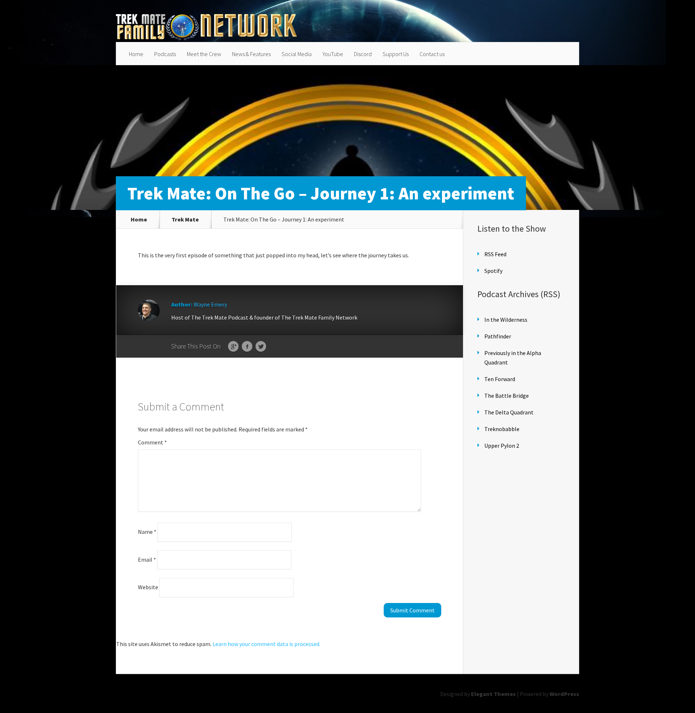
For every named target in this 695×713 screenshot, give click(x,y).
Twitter (260, 347)
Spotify (493, 270)
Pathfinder (497, 336)
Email (147, 559)
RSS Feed (495, 254)
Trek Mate (185, 219)
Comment (152, 442)
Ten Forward (499, 379)
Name (147, 531)
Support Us (396, 54)
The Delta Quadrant (509, 412)
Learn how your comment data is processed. (266, 643)
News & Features (251, 54)
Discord (363, 54)
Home (136, 54)
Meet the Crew (204, 54)
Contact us (432, 54)
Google (233, 347)
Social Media (297, 54)
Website (148, 587)
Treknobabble (501, 429)
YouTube (333, 54)
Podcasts (165, 54)
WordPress (564, 693)
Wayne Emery (210, 304)
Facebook (247, 347)
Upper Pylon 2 (501, 445)
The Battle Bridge (506, 395)
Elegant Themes (493, 693)
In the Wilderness (505, 319)
